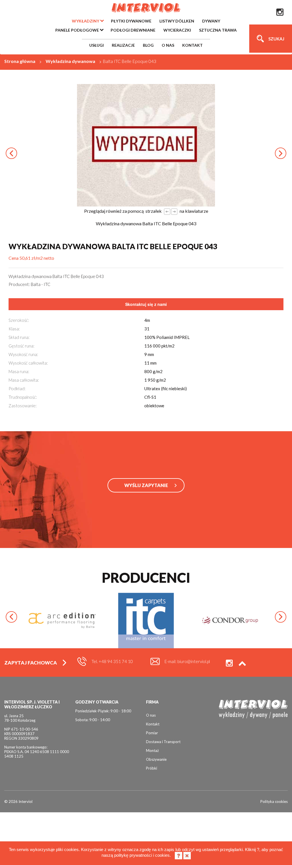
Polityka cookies (274, 801)
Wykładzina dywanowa (70, 61)
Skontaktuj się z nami (146, 304)
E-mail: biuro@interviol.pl (187, 661)
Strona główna (19, 61)
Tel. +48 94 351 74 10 (112, 661)
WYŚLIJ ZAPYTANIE (146, 485)
